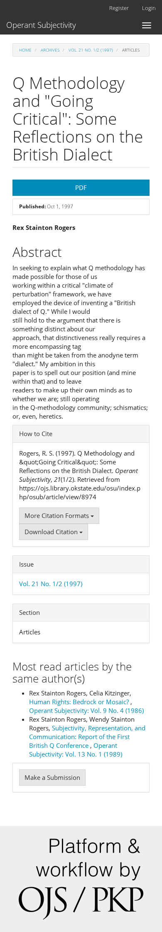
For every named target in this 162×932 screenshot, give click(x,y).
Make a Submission (52, 777)
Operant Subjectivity (41, 25)
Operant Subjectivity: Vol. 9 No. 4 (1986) (86, 710)
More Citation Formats (58, 515)
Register (119, 8)
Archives (50, 50)
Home (25, 50)
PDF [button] (81, 187)
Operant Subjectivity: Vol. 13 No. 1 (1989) (75, 749)
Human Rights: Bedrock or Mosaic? (79, 702)
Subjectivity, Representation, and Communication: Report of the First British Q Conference (87, 737)
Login (149, 8)
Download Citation (52, 532)
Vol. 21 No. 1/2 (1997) (91, 50)
